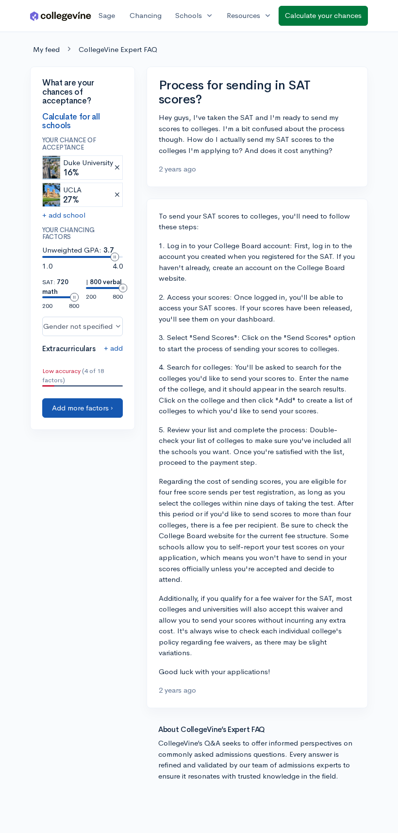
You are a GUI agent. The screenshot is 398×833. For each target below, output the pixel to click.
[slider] (114, 257)
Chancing (146, 15)
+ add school (63, 215)
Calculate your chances (323, 15)
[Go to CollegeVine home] (60, 15)
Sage (107, 15)
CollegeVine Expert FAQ (118, 49)
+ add (113, 348)
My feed (46, 49)
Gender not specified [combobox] (78, 326)
